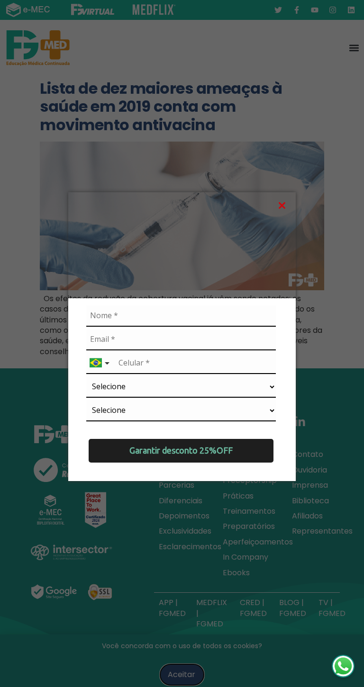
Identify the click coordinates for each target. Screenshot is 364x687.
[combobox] (100, 363)
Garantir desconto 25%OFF (181, 450)
